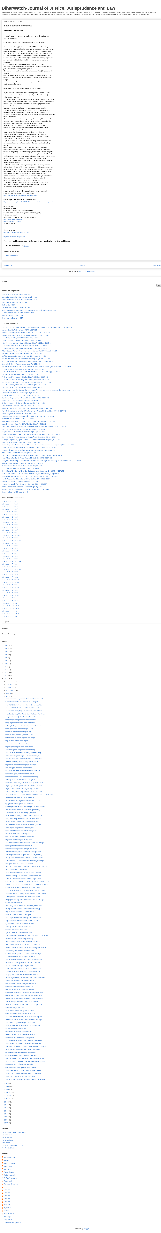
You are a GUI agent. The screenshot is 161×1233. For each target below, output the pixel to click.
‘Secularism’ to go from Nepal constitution (20, 1022)
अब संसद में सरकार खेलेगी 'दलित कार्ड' (16, 1028)
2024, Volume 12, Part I (10, 616)
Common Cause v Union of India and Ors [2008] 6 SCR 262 (22, 387)
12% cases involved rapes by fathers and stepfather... (24, 759)
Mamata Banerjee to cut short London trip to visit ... (23, 876)
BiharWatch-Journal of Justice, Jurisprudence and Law (58, 8)
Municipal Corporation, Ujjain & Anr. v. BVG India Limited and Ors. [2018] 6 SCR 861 (31, 440)
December (10, 681)
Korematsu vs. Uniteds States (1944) (14, 302)
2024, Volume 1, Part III (10, 506)
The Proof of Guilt (8, 1148)
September (10, 690)
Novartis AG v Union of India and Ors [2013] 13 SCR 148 (21, 400)
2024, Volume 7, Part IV (10, 572)
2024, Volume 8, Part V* (10, 595)
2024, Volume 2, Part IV (10, 520)
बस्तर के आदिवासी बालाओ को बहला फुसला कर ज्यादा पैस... (21, 983)
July (7, 696)
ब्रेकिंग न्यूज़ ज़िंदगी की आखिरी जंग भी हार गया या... (19, 846)
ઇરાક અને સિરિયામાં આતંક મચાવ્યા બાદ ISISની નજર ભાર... (23, 705)
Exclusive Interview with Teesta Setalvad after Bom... (24, 1040)
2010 (6, 1114)
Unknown (7, 1187)
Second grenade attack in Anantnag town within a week (25, 807)
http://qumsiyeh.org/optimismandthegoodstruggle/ (20, 195)
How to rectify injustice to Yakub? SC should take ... (23, 1025)
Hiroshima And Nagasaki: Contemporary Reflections (23, 1043)
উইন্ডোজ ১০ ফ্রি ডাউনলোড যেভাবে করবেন (16, 930)
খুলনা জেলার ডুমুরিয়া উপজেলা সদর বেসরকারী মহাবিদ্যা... (19, 768)
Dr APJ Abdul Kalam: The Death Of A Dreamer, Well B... (24, 858)
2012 (6, 1108)
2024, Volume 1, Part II (10, 504)
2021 (6, 661)
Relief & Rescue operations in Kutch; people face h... (23, 879)
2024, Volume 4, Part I (9, 533)
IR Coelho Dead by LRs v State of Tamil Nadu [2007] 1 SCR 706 (24, 385)
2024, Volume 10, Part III (10, 608)
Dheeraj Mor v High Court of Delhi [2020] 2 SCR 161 (20, 481)
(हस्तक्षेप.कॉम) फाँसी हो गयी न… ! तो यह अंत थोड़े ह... (20, 798)
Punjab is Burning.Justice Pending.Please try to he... (23, 717)
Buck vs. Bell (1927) (8, 305)
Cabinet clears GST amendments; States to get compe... (25, 861)
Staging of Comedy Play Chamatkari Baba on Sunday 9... (25, 900)
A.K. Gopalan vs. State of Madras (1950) (16, 307)
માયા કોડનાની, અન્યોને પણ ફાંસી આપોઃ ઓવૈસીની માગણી (23, 792)
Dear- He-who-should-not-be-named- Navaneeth (22, 1049)
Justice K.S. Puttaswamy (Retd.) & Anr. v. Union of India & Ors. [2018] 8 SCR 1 (29, 447)
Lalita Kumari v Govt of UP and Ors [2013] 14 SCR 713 (21, 406)
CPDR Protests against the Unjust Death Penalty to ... (24, 953)
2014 (6, 1102)
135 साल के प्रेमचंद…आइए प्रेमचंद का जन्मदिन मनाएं (20, 750)
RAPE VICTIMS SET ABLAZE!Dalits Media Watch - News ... (25, 891)
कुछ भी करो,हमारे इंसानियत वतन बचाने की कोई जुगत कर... (21, 831)
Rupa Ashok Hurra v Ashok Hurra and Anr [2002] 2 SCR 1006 (23, 364)
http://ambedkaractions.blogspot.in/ (16, 232)
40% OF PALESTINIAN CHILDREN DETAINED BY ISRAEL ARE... (27, 867)
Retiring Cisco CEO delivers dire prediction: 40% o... (23, 897)
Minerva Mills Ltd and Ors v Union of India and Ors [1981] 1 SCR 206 (26, 332)
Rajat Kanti (8, 1181)
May (7, 1086)
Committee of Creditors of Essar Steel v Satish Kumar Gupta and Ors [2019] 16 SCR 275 (33, 471)
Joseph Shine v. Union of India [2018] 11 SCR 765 (19, 453)
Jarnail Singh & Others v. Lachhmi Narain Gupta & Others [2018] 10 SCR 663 (28, 450)
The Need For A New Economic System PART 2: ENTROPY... (26, 1046)
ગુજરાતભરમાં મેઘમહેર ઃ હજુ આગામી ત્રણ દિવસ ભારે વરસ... (24, 992)
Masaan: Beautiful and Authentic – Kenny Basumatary (24, 1058)
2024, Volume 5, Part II (10, 546)
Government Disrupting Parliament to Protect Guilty (23, 711)
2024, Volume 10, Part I (10, 603)
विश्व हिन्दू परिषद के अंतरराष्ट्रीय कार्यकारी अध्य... (18, 927)
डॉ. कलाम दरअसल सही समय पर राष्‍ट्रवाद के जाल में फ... (20, 957)
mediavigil (7, 1217)
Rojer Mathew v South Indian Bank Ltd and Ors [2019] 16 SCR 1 (24, 466)
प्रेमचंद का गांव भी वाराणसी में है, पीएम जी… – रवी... (19, 735)
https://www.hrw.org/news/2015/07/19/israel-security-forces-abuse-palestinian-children (32, 202)
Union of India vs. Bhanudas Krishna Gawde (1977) (19, 297)
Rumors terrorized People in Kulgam (18, 744)
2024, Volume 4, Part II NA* (11, 535)
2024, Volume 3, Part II (10, 525)
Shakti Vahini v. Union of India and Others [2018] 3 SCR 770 (22, 442)
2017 (6, 673)
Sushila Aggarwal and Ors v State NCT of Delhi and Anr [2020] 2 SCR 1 (26, 479)
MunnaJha (7, 1169)
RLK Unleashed (9, 1175)
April (7, 1089)
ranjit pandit (8, 1219)
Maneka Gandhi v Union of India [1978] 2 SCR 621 (19, 330)
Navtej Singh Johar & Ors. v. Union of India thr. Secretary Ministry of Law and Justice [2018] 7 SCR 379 (38, 445)
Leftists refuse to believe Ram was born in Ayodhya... (24, 1019)
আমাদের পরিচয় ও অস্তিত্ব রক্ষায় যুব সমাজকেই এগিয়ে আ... (20, 1010)
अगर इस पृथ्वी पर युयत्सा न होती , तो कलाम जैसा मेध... (20, 980)
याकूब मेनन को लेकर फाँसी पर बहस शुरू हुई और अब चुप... (21, 765)
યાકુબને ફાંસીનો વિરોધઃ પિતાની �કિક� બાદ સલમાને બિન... (24, 995)
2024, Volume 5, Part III (10, 548)
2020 (6, 664)
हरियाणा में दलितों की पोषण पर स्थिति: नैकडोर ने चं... (19, 986)
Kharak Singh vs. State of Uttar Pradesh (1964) (18, 313)
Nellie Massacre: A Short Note (16, 870)
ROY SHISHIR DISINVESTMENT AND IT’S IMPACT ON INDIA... (27, 936)
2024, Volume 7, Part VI (10, 577)
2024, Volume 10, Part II (10, 606)
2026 (6, 646)
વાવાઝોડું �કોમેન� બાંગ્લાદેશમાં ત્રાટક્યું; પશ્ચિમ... (21, 780)
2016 (6, 676)
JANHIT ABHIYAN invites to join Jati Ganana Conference (25, 1079)
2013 (6, 1105)
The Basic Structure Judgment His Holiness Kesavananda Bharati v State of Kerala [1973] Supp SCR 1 (37, 327)
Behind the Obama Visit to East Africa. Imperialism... (23, 968)
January (9, 1098)
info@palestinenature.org (12, 221)
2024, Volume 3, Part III (10, 527)
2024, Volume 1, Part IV (10, 509)
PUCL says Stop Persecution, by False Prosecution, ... (24, 918)
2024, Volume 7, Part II (10, 567)
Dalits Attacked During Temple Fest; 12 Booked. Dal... (24, 816)
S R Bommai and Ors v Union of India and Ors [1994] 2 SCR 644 (24, 346)
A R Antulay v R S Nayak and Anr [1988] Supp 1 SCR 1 (20, 338)
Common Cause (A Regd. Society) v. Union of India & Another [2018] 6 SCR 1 (29, 437)
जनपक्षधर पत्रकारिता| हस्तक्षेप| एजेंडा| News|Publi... (21, 849)
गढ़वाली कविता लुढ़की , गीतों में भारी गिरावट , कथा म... (20, 774)
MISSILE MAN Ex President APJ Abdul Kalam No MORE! (25, 1061)
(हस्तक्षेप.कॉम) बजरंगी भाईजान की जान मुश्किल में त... (19, 1064)
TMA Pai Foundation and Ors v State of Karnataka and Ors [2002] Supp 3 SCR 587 (31, 372)
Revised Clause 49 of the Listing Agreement (20, 813)
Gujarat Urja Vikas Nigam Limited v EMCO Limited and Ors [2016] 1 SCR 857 (29, 421)
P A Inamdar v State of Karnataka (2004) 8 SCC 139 (20, 374)
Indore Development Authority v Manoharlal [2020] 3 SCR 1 (23, 487)
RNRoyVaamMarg (10, 1178)
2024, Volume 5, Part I (9, 543)
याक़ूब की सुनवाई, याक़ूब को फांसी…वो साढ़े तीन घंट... (19, 747)
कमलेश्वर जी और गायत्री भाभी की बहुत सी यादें (18, 732)
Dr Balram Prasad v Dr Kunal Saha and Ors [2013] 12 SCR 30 (23, 403)
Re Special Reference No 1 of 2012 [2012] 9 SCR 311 (20, 395)
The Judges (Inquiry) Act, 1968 (12, 1145)
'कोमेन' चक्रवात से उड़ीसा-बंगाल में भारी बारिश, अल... (19, 828)
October (9, 687)
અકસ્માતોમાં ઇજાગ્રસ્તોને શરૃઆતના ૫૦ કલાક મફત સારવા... (24, 998)
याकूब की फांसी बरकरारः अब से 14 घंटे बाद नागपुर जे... (20, 912)
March (8, 1092)
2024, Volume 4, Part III (10, 538)
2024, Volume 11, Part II (10, 613)
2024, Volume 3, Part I (9, 522)
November (10, 684)
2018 (6, 670)
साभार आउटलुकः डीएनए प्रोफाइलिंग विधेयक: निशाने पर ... (21, 720)
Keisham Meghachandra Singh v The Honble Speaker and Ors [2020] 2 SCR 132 (30, 476)
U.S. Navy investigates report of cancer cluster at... (23, 771)
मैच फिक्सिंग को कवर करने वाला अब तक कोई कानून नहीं (20, 1052)
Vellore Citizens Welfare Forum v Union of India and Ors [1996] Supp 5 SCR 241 (30, 351)
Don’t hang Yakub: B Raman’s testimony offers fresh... (24, 906)
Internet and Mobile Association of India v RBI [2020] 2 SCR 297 (24, 484)
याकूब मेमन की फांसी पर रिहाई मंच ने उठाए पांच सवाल (19, 989)
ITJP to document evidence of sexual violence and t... (24, 959)
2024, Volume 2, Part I (9, 512)
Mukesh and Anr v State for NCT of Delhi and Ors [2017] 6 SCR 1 (25, 424)
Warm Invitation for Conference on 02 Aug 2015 (22, 702)
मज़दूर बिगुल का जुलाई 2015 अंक (14, 1007)
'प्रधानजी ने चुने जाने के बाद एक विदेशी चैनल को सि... (20, 950)
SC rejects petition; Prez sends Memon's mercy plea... (24, 909)
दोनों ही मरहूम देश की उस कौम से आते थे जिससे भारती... (20, 723)
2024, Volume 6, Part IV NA (11, 561)
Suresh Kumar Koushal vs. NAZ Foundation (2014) (19, 300)
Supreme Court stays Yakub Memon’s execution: (22, 941)
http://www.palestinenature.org (14, 219)
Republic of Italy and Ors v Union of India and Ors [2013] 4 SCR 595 (25, 398)
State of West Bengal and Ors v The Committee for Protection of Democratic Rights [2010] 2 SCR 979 (38, 390)
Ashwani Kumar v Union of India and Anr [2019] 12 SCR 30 (22, 463)
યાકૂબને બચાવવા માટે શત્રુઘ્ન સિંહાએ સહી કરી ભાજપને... (23, 789)
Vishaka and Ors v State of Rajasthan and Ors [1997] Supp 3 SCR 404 (26, 359)
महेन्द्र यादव (7, 1205)
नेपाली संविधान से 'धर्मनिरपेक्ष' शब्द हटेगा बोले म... (18, 1031)
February (9, 1095)
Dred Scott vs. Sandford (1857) (12, 318)
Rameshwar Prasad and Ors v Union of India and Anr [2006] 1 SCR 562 (27, 382)
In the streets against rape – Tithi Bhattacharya (22, 756)
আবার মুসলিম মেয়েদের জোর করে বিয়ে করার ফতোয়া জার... (19, 864)
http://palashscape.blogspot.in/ (14, 237)
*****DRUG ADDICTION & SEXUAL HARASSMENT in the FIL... (27, 885)
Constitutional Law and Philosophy (14, 1132)
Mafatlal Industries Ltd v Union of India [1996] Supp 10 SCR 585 (24, 356)
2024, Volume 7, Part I (9, 564)
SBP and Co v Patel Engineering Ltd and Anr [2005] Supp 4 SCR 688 (25, 379)
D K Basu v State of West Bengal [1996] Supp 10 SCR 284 (22, 353)
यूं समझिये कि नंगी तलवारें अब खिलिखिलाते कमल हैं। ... (20, 923)
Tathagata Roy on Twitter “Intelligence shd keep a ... (23, 726)
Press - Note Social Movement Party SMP (20, 1076)
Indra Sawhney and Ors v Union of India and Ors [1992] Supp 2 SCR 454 (27, 343)
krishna (6, 1211)
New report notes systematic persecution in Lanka (23, 962)
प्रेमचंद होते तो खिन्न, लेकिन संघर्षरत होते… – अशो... (19, 729)
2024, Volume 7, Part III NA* (12, 569)
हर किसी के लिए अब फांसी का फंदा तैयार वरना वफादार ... (20, 738)
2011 (6, 1111)
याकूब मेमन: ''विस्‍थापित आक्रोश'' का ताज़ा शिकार (18, 840)
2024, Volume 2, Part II (10, 514)
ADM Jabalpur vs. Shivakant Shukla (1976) (16, 294)
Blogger (86, 1229)
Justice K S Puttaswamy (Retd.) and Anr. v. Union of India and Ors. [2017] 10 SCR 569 (31, 434)
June (7, 1083)
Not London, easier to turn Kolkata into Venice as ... (23, 944)
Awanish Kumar (9, 1157)
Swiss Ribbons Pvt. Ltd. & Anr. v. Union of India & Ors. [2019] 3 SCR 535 (27, 458)
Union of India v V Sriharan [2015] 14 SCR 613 (18, 419)
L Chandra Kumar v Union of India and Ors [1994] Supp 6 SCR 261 (25, 348)
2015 (6, 679)
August (8, 693)
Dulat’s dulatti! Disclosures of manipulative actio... (22, 822)
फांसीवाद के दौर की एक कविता (13, 903)
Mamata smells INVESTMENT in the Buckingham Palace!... (26, 948)
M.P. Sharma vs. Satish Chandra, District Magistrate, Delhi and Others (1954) (29, 310)
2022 (6, 658)
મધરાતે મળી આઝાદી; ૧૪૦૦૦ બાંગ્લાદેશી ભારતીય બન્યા (22, 708)
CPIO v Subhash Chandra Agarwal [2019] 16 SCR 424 (20, 468)
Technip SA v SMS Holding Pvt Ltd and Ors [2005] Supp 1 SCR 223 (25, 377)
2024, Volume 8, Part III (10, 590)
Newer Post (8, 265)
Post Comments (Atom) (86, 271)
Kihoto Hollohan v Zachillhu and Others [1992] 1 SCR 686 (22, 340)
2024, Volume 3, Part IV (10, 530)
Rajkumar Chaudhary (11, 1184)
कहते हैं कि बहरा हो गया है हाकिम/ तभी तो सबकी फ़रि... (20, 837)
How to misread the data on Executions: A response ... (24, 873)
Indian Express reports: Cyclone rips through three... (23, 852)
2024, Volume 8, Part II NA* (11, 587)
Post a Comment (12, 256)
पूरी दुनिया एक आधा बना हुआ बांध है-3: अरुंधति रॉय (19, 804)
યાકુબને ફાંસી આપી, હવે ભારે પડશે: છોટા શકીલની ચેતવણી (23, 786)
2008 (6, 1120)
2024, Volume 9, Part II (10, 600)
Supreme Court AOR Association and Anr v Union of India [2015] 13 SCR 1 (28, 416)
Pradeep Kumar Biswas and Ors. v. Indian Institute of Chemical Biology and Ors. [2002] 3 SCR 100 (36, 366)
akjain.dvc (7, 1208)
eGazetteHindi (7, 1137)
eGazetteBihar (7, 1135)
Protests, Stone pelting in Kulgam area (19, 965)
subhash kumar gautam (12, 1222)
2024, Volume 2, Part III (10, 517)
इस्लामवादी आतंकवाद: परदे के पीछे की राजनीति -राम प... (20, 1034)
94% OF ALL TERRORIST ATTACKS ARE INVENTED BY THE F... (27, 882)
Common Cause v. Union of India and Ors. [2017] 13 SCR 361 (23, 429)
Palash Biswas (9, 1172)
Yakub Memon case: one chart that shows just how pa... (25, 843)
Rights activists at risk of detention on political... (22, 921)
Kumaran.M (8, 1166)
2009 (6, 1117)
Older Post (156, 265)
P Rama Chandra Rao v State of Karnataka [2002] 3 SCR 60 (23, 369)
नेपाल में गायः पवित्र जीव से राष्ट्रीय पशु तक (17, 834)
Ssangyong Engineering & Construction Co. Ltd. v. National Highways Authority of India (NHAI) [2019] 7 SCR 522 (41, 460)
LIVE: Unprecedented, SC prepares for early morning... (24, 855)
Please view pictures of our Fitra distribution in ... (22, 1001)
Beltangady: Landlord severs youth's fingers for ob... (23, 1070)
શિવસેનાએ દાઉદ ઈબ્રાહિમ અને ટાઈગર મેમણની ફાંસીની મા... (24, 783)
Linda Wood (6, 1143)
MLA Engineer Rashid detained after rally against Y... (23, 825)
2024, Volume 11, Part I (10, 611)
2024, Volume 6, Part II (10, 556)
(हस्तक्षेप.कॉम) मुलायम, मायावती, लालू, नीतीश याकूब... (19, 939)
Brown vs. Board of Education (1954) (15, 492)
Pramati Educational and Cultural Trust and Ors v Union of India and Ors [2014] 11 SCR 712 (34, 411)
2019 (6, 667)
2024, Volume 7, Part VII (10, 580)
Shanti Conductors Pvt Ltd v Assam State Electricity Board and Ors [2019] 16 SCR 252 (32, 474)
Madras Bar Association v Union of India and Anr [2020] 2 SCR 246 (25, 489)
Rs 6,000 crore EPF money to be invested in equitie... (24, 1016)
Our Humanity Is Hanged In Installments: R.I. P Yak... (23, 801)
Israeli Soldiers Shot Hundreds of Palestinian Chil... (23, 971)
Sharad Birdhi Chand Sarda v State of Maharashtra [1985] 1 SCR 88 (25, 335)
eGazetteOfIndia (7, 1140)
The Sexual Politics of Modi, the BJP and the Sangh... (23, 753)
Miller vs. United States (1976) (12, 315)
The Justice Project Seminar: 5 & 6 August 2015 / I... (23, 819)
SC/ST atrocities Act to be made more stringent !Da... (24, 1004)
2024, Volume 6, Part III (10, 559)
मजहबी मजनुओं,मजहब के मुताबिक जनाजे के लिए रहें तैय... (20, 1013)
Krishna (6, 1160)
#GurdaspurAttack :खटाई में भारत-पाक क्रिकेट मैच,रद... (22, 1055)
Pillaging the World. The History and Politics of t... (22, 974)
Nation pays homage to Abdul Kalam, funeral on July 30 (25, 977)
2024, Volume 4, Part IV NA (11, 540)
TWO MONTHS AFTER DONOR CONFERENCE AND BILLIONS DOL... (29, 795)
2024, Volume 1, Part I (9, 501)
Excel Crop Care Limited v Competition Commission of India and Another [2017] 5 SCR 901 (34, 427)
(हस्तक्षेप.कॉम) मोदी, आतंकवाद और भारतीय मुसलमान (19, 1037)
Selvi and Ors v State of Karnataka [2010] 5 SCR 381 (20, 393)
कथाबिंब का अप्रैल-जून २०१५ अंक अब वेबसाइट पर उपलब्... (22, 777)
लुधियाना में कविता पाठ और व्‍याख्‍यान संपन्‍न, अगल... (19, 932)
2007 (6, 1123)
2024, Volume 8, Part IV (10, 593)
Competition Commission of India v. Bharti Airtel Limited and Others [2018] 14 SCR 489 (32, 455)
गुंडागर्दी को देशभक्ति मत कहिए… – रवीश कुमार (18, 914)
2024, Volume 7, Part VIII (10, 582)
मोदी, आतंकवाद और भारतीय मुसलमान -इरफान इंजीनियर (20, 1067)
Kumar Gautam (9, 1163)
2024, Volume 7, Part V (10, 574)
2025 (6, 649)
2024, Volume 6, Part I (9, 553)
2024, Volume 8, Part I (9, 585)
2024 (6, 652)
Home (82, 265)
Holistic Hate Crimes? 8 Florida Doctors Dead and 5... (24, 1073)
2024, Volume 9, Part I (9, 598)
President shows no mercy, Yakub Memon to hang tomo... (26, 894)
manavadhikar (9, 1214)
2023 (6, 655)
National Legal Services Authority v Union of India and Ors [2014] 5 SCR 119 (28, 408)
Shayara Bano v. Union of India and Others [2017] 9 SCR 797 (23, 432)
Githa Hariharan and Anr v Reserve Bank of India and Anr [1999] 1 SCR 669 (28, 361)
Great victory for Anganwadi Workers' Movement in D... (24, 699)
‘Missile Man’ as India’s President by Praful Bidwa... (23, 888)
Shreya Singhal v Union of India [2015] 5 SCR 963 (19, 414)
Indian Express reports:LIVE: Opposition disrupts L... (23, 762)
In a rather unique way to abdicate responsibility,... (23, 810)
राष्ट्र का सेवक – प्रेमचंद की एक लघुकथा (16, 741)
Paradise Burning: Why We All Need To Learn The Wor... (25, 714)
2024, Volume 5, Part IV (10, 551)
